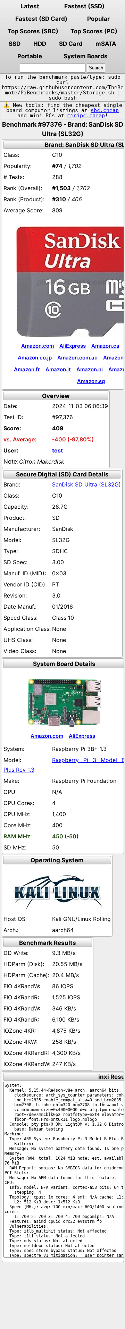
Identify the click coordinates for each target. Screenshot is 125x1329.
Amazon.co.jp (35, 357)
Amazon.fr (27, 369)
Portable (29, 56)
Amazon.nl (89, 369)
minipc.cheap (86, 115)
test (57, 450)
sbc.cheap (105, 110)
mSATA (105, 43)
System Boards (86, 56)
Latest (29, 6)
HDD (39, 43)
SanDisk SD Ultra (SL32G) (86, 484)
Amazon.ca (105, 345)
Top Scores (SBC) (33, 31)
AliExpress (72, 345)
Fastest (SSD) (84, 6)
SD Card (71, 43)
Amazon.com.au (77, 357)
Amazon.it (58, 369)
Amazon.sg (91, 381)
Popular (98, 18)
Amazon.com (37, 345)
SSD (14, 43)
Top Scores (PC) (93, 31)
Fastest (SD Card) (41, 18)
